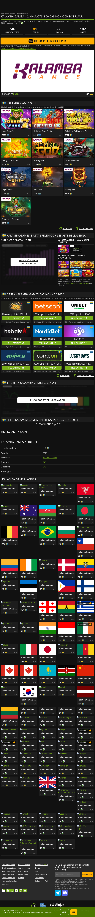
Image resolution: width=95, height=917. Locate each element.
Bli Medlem (87, 893)
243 (44, 466)
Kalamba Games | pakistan (10, 764)
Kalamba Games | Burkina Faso (86, 531)
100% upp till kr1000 (79, 314)
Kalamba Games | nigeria (86, 740)
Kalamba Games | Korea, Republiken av (29, 700)
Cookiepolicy (39, 896)
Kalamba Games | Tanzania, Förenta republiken (86, 802)
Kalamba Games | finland (86, 594)
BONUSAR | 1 (83, 603)
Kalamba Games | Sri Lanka (10, 800)
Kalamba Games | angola (67, 488)
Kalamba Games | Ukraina (67, 826)
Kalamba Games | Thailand (48, 814)
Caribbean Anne (72, 160)
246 (44, 462)
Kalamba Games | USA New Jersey (48, 838)
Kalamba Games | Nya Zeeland (67, 752)
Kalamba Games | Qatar (86, 764)
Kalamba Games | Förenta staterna (29, 606)
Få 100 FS (16, 339)
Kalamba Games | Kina (86, 678)
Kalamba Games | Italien (29, 657)
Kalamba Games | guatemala (10, 627)
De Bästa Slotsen (8, 883)
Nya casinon (23, 890)
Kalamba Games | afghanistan (10, 488)
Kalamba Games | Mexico (29, 742)
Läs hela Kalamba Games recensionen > (18, 48)
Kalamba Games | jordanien (67, 648)
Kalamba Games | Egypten (10, 585)
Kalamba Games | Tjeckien (67, 814)
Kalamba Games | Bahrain (67, 509)
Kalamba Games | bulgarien (67, 540)
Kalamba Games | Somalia (67, 788)
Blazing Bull (70, 189)
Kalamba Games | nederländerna (86, 730)
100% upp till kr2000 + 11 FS (49, 40)
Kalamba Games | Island (10, 648)
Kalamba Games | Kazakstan (48, 678)
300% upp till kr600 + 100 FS (16, 363)
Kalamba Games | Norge (48, 749)
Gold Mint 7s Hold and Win (76, 131)
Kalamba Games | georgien (48, 615)
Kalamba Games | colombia (10, 573)
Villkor (37, 890)
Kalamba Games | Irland (86, 636)
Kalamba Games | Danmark (67, 573)
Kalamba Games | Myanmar (67, 730)
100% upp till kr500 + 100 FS (79, 363)
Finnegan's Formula (10, 219)
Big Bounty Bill (8, 189)
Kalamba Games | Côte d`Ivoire (29, 573)
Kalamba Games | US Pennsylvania (10, 838)
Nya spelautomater (9, 903)
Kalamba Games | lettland (86, 700)
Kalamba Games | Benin (29, 531)
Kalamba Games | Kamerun (86, 657)
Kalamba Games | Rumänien (10, 776)
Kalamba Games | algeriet (29, 488)
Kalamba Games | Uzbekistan (86, 838)
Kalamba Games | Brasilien (48, 540)
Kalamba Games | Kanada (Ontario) (29, 678)
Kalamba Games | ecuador (86, 573)
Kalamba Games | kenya (67, 678)
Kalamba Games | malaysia (48, 721)
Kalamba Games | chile (86, 552)
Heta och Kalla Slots (9, 899)
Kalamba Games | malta (86, 721)
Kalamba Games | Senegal (67, 776)
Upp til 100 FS (47, 339)
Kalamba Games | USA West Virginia (67, 841)
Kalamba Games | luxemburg (29, 721)
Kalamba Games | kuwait (67, 690)
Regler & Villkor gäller (13, 322)
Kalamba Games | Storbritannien (29, 809)
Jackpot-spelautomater (10, 890)
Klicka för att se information (28, 262)
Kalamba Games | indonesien (67, 636)
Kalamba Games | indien (48, 636)
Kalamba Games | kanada (10, 678)
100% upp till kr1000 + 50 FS (47, 314)
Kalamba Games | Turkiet (10, 826)
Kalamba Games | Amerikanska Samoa (48, 491)
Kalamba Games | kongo (10, 690)
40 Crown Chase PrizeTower (78, 283)
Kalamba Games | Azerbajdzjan (48, 519)
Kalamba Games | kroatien (48, 690)
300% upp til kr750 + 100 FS (47, 363)
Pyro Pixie (37, 189)
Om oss (38, 886)
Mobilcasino (23, 893)
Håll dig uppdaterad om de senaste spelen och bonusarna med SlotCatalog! (72, 885)
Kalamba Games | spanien (86, 788)
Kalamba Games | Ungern (86, 826)
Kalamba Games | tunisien (86, 814)
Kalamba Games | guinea (29, 627)
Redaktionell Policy (42, 899)
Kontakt (21, 896)
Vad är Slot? (41, 883)
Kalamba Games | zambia (29, 867)
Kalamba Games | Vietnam (10, 867)
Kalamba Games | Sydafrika (67, 800)
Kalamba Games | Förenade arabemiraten (10, 608)
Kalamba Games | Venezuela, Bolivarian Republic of (86, 855)
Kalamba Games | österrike (86, 752)
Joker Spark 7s (8, 131)
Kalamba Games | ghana (67, 615)
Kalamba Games (50, 457)
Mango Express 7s (10, 160)
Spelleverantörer (8, 896)
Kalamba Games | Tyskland (29, 826)
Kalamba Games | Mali (67, 721)
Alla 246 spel (86, 228)
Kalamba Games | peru (29, 764)
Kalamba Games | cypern (48, 564)
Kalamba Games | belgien (10, 540)
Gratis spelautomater (10, 886)
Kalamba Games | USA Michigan (29, 838)
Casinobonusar (24, 886)
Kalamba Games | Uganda (48, 826)
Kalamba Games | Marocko (10, 733)
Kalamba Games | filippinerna (67, 594)
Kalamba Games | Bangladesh (86, 519)
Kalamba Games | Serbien (86, 776)
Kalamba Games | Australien (29, 519)
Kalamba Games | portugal (67, 764)
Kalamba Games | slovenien (48, 788)
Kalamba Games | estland (29, 594)
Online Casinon (24, 883)
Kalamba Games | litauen (10, 721)
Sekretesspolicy (41, 893)
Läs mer (64, 912)
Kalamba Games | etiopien (48, 585)
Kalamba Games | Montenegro (48, 733)
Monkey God (38, 160)
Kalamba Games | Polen (48, 764)
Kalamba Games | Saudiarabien (29, 776)
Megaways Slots (8, 893)
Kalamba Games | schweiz (48, 776)
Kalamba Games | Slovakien (29, 788)
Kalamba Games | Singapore (10, 788)
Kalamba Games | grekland (86, 615)
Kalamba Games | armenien (10, 509)
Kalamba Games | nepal (67, 740)
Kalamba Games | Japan (48, 657)
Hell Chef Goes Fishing (43, 131)
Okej (74, 912)
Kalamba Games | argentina (86, 497)
